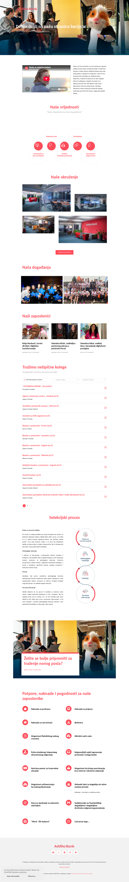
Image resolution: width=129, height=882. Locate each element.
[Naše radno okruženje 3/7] (38, 233)
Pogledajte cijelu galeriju (64, 252)
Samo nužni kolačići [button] (13, 876)
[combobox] (66, 379)
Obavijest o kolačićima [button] (19, 872)
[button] (104, 289)
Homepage (107, 8)
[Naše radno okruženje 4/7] (83, 242)
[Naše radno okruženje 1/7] (46, 211)
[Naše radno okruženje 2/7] (91, 203)
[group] (42, 290)
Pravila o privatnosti (76, 873)
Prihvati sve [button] (31, 876)
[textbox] (66, 380)
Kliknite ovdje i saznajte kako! (32, 670)
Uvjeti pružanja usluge (86, 873)
